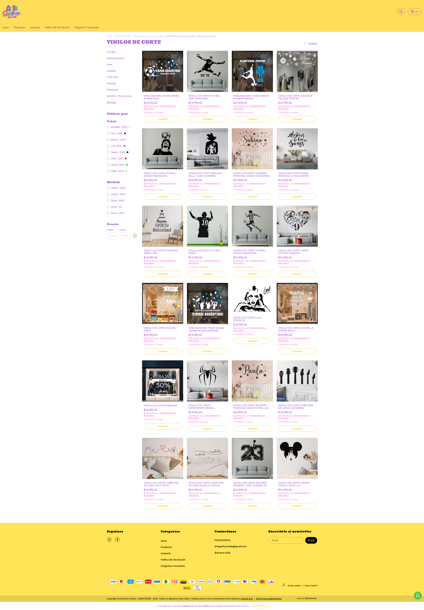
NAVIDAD (112, 89)
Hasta (123, 229)
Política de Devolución (57, 27)
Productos (19, 27)
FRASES (111, 83)
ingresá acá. (247, 598)
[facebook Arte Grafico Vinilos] (117, 539)
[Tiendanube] (306, 599)
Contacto (35, 27)
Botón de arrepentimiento (269, 598)
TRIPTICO (113, 77)
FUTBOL (111, 52)
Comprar (163, 119)
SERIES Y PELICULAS (119, 96)
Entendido (259, 606)
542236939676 (222, 540)
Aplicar (134, 235)
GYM (109, 64)
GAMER (111, 70)
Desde (110, 229)
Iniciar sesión (294, 585)
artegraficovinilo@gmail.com (230, 546)
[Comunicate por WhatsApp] (418, 595)
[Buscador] (401, 11)
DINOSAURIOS (115, 58)
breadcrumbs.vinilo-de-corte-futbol (148, 36)
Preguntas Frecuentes (86, 27)
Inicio (5, 27)
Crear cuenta (310, 585)
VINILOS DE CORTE (123, 36)
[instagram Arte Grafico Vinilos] (109, 539)
